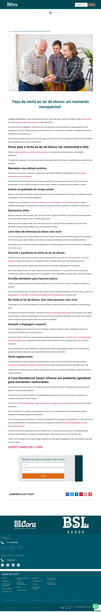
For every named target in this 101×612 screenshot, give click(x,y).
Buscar (91, 5)
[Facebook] (7, 565)
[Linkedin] (18, 565)
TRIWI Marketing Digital (83, 606)
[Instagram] (2, 565)
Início (10, 31)
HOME (4, 578)
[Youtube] (13, 565)
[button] (50, 12)
